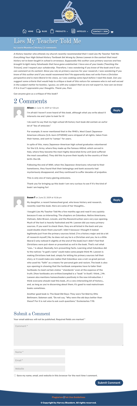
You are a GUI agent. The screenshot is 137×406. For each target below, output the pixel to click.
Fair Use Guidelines (75, 397)
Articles (81, 32)
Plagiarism (57, 397)
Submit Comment (109, 382)
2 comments (50, 47)
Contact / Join (100, 31)
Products (61, 32)
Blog (44, 32)
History (38, 47)
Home (30, 32)
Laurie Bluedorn (25, 47)
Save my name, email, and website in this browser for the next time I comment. (57, 375)
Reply (116, 110)
